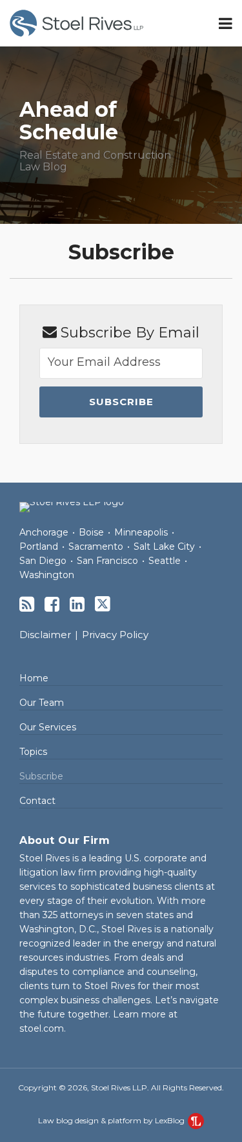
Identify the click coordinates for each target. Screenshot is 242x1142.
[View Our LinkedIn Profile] (77, 604)
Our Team (41, 702)
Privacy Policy (115, 634)
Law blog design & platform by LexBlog (112, 1120)
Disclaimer (45, 634)
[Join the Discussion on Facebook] (52, 604)
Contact (37, 800)
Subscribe (41, 776)
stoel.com (41, 1028)
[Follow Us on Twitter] (102, 604)
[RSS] (26, 604)
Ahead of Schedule (68, 121)
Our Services (47, 727)
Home (33, 678)
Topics (33, 751)
